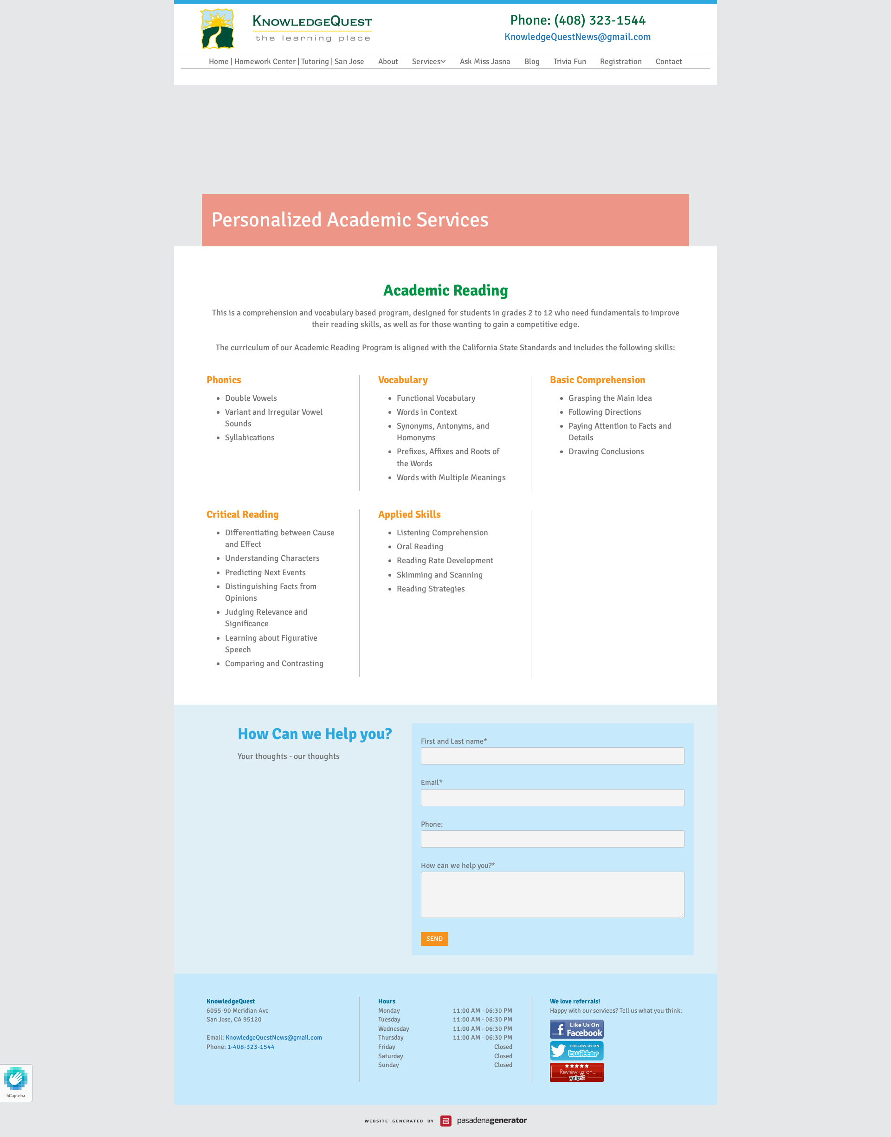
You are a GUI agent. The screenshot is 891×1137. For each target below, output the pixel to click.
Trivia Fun (570, 61)
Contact (669, 61)
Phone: (432, 824)
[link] (429, 61)
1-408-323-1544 (251, 1047)
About (388, 61)
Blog (532, 61)
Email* (432, 782)
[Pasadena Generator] (445, 1121)
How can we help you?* (458, 865)
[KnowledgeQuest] (323, 28)
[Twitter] (617, 1050)
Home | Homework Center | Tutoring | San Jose (286, 61)
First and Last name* (454, 741)
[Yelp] (617, 1072)
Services (426, 61)
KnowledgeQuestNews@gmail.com (274, 1037)
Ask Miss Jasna (485, 61)
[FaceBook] (617, 1029)
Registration (621, 61)
